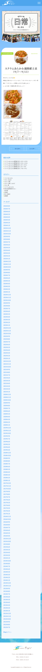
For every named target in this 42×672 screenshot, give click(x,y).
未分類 (6, 190)
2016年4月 (6, 536)
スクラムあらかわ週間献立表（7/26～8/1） (16, 168)
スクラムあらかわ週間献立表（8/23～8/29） (16, 161)
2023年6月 (6, 311)
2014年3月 (6, 574)
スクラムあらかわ (9, 187)
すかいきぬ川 (7, 179)
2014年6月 (6, 569)
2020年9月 (6, 403)
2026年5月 (6, 214)
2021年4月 (6, 383)
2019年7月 (6, 439)
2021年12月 (7, 361)
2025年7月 (6, 242)
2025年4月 (6, 250)
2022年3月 (6, 353)
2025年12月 (7, 228)
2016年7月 (6, 527)
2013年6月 (6, 597)
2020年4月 (6, 416)
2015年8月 (6, 544)
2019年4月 (6, 447)
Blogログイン (7, 632)
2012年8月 (6, 624)
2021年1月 (6, 392)
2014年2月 (6, 577)
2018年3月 (6, 475)
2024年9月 (6, 270)
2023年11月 (7, 297)
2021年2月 (6, 389)
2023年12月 (7, 295)
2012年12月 (7, 613)
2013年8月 (6, 591)
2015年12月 (7, 538)
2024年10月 (7, 267)
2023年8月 (6, 306)
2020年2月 (6, 422)
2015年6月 (6, 547)
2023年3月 (6, 319)
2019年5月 (6, 444)
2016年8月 (6, 525)
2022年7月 (6, 342)
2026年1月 (6, 225)
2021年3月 (6, 386)
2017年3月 (6, 508)
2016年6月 (6, 530)
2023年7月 (6, 308)
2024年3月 (6, 286)
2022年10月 (7, 333)
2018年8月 (6, 461)
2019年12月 (7, 428)
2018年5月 (6, 469)
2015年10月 (7, 541)
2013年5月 (6, 599)
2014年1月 (6, 580)
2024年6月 (6, 278)
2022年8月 (6, 339)
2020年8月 (6, 405)
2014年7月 (6, 566)
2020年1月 (6, 425)
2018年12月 (7, 453)
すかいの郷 (7, 181)
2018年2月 (6, 477)
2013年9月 (6, 588)
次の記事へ (32, 148)
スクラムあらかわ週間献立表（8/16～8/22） (16, 163)
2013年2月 (6, 608)
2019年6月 (6, 441)
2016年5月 (6, 533)
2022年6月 (6, 344)
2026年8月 (6, 206)
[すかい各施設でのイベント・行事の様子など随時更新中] (21, 26)
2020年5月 (6, 414)
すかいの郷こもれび (9, 183)
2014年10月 (7, 561)
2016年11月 (7, 516)
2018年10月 (7, 455)
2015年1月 (6, 558)
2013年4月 (6, 602)
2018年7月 (6, 464)
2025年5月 (6, 247)
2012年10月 (7, 619)
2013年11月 (7, 586)
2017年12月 (7, 483)
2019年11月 (7, 430)
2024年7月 (6, 275)
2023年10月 (7, 300)
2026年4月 (6, 217)
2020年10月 (7, 400)
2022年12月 (7, 328)
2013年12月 (7, 583)
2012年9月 (6, 622)
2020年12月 (7, 394)
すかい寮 (6, 185)
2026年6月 (6, 211)
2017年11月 (7, 486)
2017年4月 (6, 505)
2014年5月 (6, 572)
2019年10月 (7, 433)
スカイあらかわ (8, 178)
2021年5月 (6, 380)
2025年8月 (6, 239)
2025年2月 (6, 256)
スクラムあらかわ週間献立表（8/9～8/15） (16, 165)
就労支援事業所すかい (10, 188)
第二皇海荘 (7, 194)
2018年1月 (6, 480)
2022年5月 (6, 347)
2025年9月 (6, 236)
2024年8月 (6, 272)
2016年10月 (7, 519)
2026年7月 (6, 209)
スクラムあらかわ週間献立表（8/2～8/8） (15, 166)
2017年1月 (6, 513)
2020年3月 (6, 419)
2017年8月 (6, 494)
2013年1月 (6, 611)
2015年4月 (6, 552)
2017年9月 (6, 491)
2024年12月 (7, 261)
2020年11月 (7, 397)
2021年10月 (7, 367)
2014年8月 (6, 563)
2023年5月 (6, 314)
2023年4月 (6, 317)
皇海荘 (6, 192)
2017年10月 (7, 489)
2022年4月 (6, 350)
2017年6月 (6, 500)
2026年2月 (6, 222)
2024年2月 (6, 289)
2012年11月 (7, 616)
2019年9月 (6, 436)
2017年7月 (6, 497)
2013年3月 (6, 605)
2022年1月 (6, 358)
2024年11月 (7, 264)
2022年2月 (6, 355)
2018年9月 (6, 458)
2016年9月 (6, 522)
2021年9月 (6, 369)
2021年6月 (6, 378)
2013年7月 (6, 594)
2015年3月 (6, 555)
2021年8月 (6, 372)
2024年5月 (6, 281)
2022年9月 (6, 336)
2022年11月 (7, 331)
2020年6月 (6, 411)
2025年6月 (6, 245)
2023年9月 (6, 303)
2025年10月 (7, 234)
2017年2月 (6, 511)
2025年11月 (7, 231)
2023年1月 (6, 325)
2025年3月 (6, 253)
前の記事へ (18, 148)
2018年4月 (6, 472)
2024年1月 (6, 292)
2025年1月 (6, 258)
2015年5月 (6, 550)
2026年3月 (6, 220)
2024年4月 (6, 283)
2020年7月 (6, 408)
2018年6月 (6, 466)
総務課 (6, 196)
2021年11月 (7, 364)
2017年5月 (6, 502)
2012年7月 (6, 627)
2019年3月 (6, 450)
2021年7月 (6, 375)
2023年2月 (6, 322)
